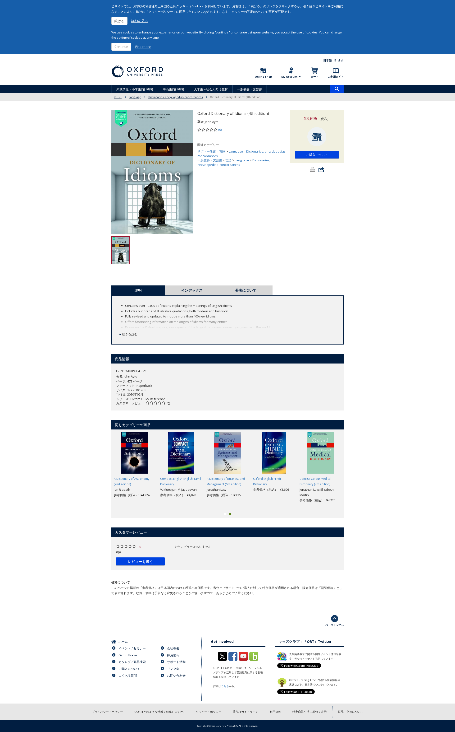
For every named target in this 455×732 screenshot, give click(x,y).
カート (314, 76)
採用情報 (173, 655)
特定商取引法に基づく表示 (309, 712)
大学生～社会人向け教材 (211, 89)
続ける (119, 21)
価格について (120, 582)
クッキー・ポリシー (208, 712)
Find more (143, 46)
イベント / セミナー (132, 648)
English (339, 60)
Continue (121, 46)
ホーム (118, 97)
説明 (138, 290)
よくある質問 (127, 675)
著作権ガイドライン (245, 712)
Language (135, 97)
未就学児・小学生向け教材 (134, 89)
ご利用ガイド (336, 76)
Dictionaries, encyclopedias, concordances (175, 97)
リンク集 (173, 669)
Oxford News (127, 655)
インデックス (192, 290)
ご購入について (317, 155)
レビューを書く (140, 561)
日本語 (327, 60)
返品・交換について (351, 712)
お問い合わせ (176, 675)
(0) (220, 129)
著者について (245, 290)
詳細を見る (139, 21)
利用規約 (275, 712)
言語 (222, 151)
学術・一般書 (206, 151)
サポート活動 (176, 662)
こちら (225, 686)
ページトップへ (334, 625)
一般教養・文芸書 (249, 89)
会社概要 (173, 648)
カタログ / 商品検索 (132, 662)
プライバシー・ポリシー (107, 712)
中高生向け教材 (173, 89)
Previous (104, 470)
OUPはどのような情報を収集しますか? (159, 712)
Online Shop (263, 76)
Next (350, 470)
